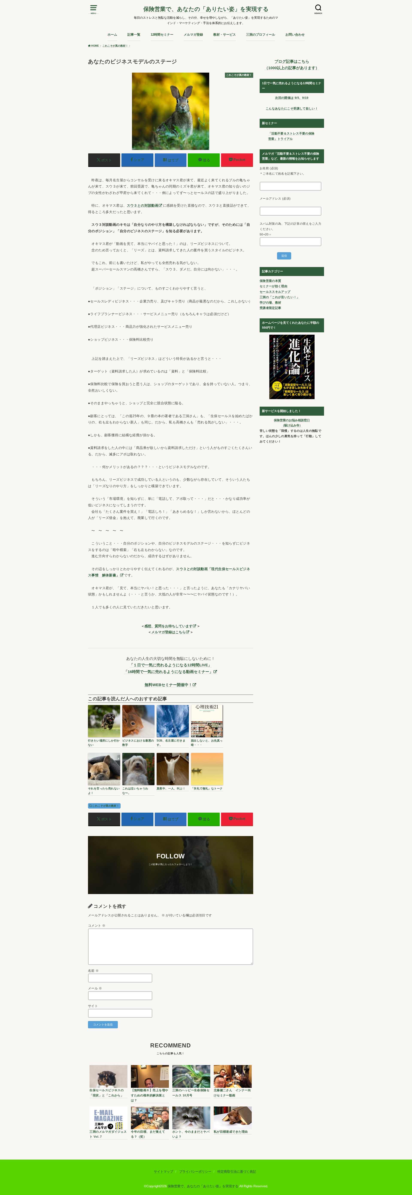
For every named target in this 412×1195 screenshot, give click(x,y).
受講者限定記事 (270, 308)
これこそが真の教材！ (105, 805)
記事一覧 (133, 34)
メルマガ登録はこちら (168, 632)
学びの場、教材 (270, 302)
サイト (93, 1006)
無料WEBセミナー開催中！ (168, 685)
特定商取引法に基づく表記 (236, 1171)
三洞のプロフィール (260, 34)
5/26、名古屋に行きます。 (171, 743)
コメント (96, 925)
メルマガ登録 (193, 34)
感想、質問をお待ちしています (168, 626)
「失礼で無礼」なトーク (207, 788)
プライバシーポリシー (195, 1171)
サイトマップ (163, 1171)
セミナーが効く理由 (273, 286)
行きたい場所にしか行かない (104, 743)
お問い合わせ (295, 34)
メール (95, 988)
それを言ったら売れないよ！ (104, 791)
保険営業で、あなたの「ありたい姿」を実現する (206, 9)
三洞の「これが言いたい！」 (280, 297)
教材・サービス (224, 34)
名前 (93, 970)
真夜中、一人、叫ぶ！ (171, 788)
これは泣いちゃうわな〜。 (135, 791)
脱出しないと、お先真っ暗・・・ (207, 743)
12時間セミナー (162, 34)
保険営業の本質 (270, 280)
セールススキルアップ (275, 291)
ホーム (112, 34)
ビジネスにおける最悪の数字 (138, 743)
